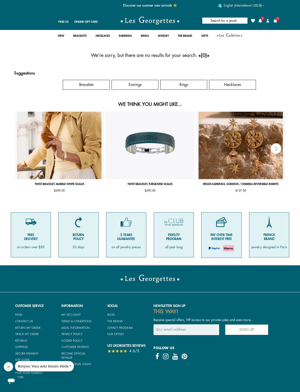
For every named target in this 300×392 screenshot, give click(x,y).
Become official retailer (73, 355)
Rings (184, 85)
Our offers (115, 334)
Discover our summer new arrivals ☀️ (150, 5)
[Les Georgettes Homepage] (150, 21)
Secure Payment (26, 353)
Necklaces (232, 85)
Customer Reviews (75, 347)
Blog (111, 314)
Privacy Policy (71, 334)
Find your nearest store (29, 375)
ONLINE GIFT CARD (86, 21)
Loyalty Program (120, 327)
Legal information (75, 327)
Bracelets (86, 85)
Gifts (37, 85)
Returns (21, 340)
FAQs (18, 314)
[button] (61, 37)
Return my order (28, 327)
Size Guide (22, 360)
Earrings (135, 85)
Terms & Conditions (76, 321)
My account (71, 314)
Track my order (27, 334)
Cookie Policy (71, 340)
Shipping (21, 347)
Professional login (76, 364)
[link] (230, 37)
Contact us (24, 321)
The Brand (115, 321)
